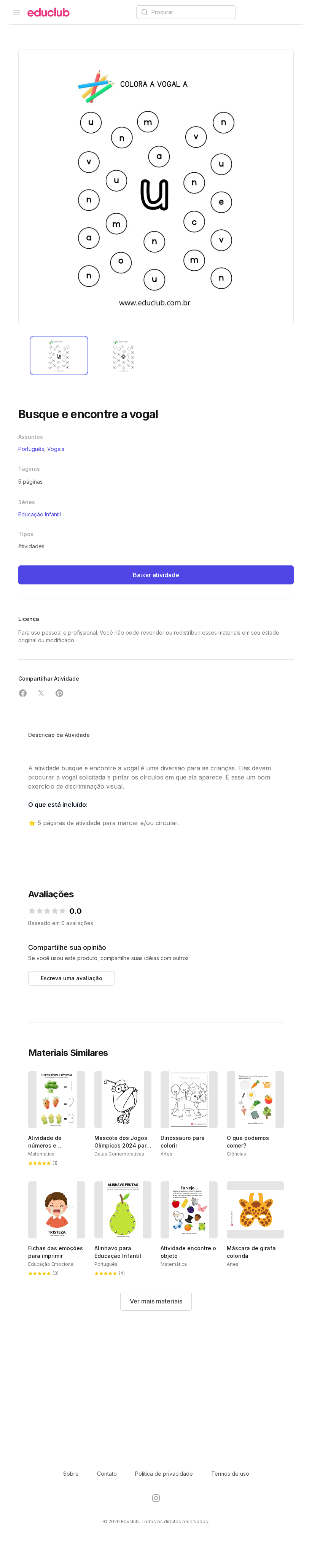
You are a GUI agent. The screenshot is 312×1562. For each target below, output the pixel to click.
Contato (107, 1473)
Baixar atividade (156, 575)
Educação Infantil (39, 514)
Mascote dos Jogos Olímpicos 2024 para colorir (122, 1145)
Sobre (71, 1473)
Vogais (55, 449)
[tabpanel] (156, 187)
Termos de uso (230, 1473)
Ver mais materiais (156, 1301)
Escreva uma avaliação (71, 978)
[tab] (59, 355)
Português (31, 449)
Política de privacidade (164, 1473)
